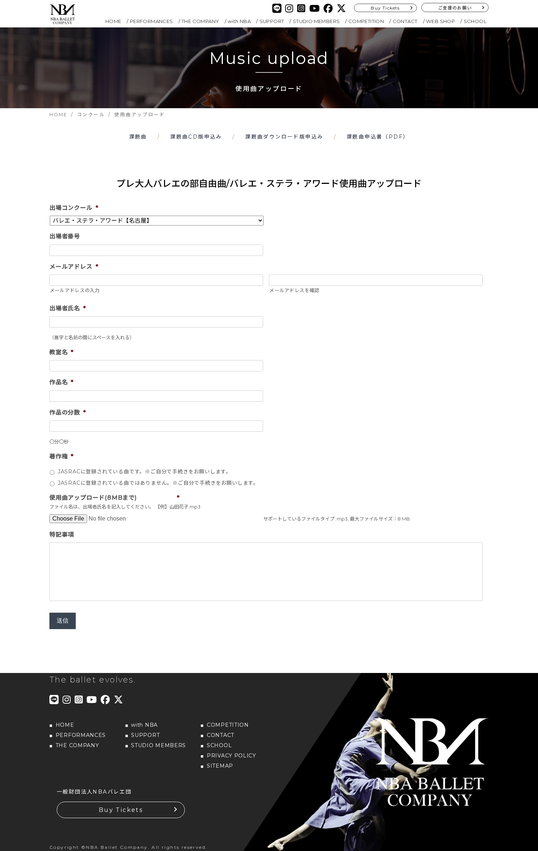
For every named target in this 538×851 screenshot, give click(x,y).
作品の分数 (67, 412)
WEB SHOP (440, 21)
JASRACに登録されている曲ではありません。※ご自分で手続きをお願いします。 (158, 483)
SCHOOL (475, 21)
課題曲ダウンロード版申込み (284, 136)
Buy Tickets (385, 8)
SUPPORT (271, 21)
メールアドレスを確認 (294, 290)
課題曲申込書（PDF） (378, 136)
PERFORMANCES (151, 21)
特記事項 (61, 534)
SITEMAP (220, 766)
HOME (113, 21)
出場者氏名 (67, 308)
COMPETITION (366, 21)
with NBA (239, 21)
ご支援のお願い (455, 8)
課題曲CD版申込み (196, 136)
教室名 (61, 352)
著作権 (61, 456)
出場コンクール (73, 207)
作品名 (61, 382)
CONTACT (405, 21)
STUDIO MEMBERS (316, 21)
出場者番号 (64, 236)
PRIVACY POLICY (231, 755)
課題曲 (138, 136)
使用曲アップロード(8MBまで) (114, 497)
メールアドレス (73, 266)
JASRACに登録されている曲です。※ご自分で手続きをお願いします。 (144, 471)
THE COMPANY (200, 21)
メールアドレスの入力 (75, 290)
